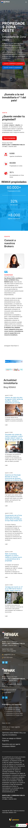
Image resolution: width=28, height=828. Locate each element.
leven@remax (8, 689)
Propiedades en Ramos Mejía (14, 713)
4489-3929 (7, 692)
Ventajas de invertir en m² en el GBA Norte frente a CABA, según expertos (14, 588)
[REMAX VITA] (6, 2)
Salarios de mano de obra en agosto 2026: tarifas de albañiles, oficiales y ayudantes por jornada (14, 400)
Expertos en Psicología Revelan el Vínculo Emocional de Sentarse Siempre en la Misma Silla (13, 477)
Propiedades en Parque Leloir (14, 715)
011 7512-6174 (8, 657)
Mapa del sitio (6, 723)
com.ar (14, 689)
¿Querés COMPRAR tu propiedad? (13, 63)
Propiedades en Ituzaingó (13, 711)
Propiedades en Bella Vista (13, 707)
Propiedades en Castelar (13, 709)
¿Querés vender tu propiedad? (12, 67)
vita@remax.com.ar (9, 654)
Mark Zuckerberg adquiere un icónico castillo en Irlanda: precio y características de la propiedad (13, 557)
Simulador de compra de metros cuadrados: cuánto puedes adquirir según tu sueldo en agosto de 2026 (14, 437)
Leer (6, 425)
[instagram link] (3, 662)
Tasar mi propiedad (9, 138)
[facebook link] (6, 662)
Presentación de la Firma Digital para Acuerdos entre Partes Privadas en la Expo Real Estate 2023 (13, 518)
